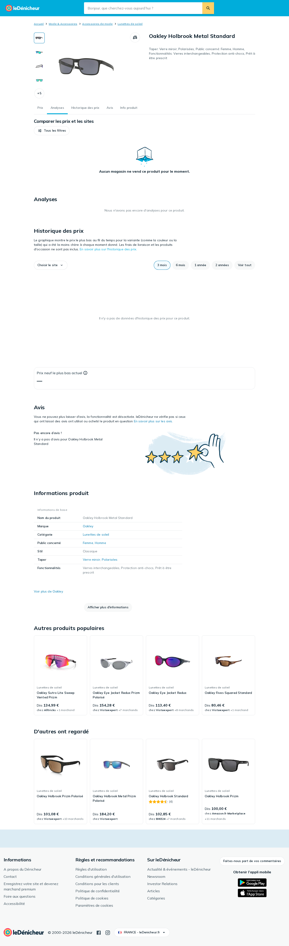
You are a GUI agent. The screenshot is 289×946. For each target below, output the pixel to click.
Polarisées (109, 560)
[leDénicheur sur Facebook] (98, 932)
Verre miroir (91, 560)
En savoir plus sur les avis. (153, 421)
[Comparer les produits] (135, 37)
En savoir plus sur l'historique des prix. (108, 249)
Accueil (39, 24)
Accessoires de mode (97, 24)
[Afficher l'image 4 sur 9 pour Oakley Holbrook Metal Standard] (39, 79)
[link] (60, 675)
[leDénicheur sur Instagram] (107, 932)
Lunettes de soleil (130, 24)
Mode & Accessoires (63, 24)
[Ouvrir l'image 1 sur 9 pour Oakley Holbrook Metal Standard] (87, 66)
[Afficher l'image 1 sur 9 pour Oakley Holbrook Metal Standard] (39, 38)
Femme (88, 543)
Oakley (88, 526)
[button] (39, 93)
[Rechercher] (208, 8)
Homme (100, 543)
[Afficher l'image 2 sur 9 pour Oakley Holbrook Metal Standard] (39, 51)
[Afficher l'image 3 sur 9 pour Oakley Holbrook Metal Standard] (39, 65)
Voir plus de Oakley (48, 591)
